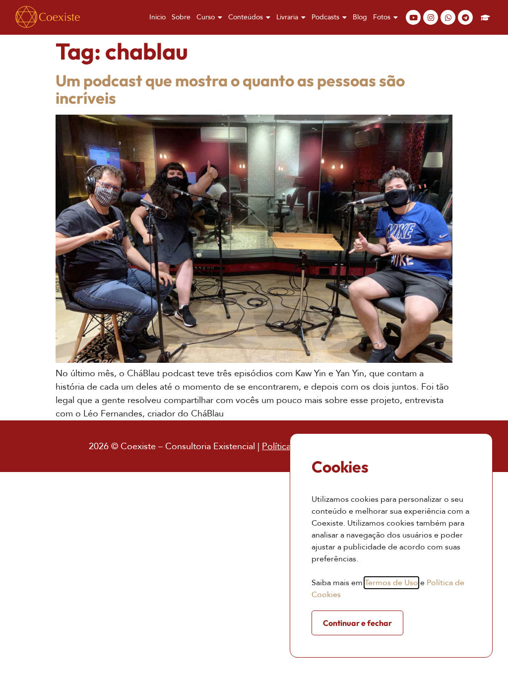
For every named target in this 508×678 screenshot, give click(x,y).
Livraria (287, 17)
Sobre (181, 17)
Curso (205, 17)
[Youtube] (413, 17)
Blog (360, 17)
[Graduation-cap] (485, 17)
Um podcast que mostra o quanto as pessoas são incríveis (230, 89)
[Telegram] (465, 17)
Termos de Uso (391, 582)
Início (157, 17)
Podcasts (325, 17)
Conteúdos (245, 17)
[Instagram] (430, 17)
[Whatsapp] (448, 17)
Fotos (381, 17)
